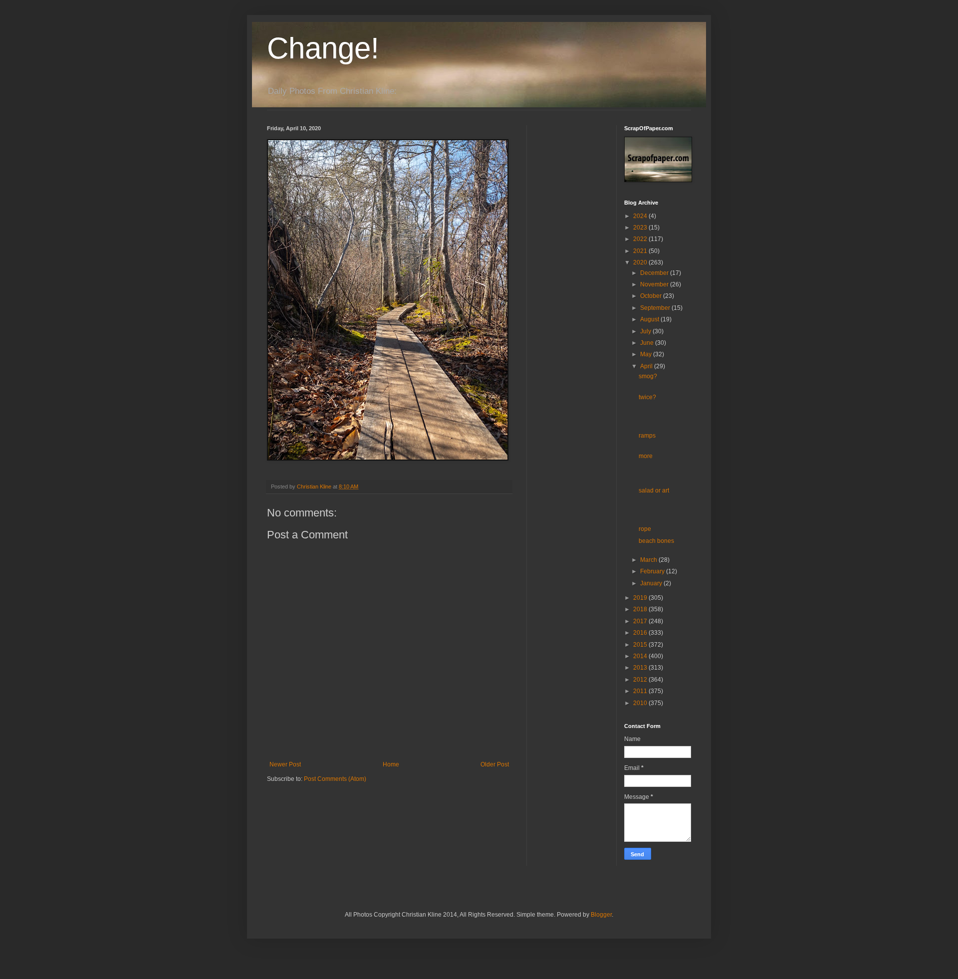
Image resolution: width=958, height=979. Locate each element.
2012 (641, 679)
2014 (641, 656)
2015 (641, 644)
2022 (641, 239)
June (647, 342)
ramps (647, 435)
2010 (641, 703)
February (653, 571)
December (655, 272)
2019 (641, 597)
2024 (641, 216)
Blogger (601, 914)
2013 (641, 667)
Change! (323, 48)
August (650, 319)
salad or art (654, 490)
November (655, 284)
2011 (641, 691)
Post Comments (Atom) (335, 778)
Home (391, 764)
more (646, 456)
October (651, 295)
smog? (648, 376)
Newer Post (285, 764)
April (647, 366)
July (646, 331)
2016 (641, 632)
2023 (641, 227)
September (656, 307)
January (652, 583)
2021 (641, 250)
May (646, 354)
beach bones (656, 540)
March (649, 559)
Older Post (494, 764)
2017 (641, 621)
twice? (647, 397)
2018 (641, 609)
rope (645, 528)
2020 (641, 262)
